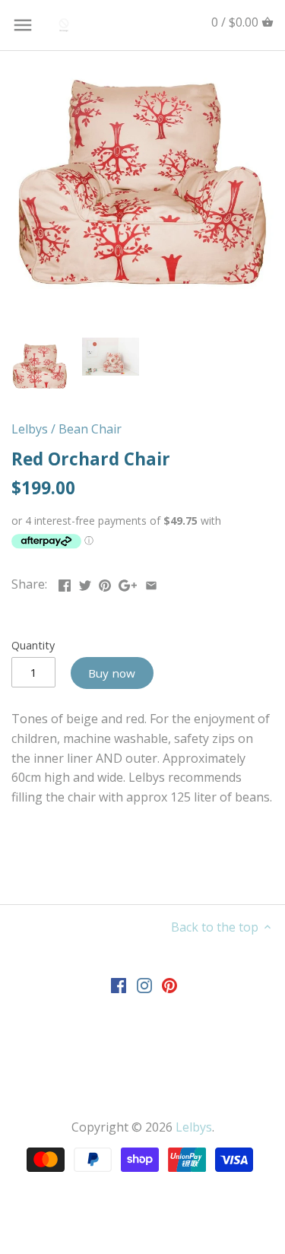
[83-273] (142, 182)
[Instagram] (144, 985)
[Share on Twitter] (85, 582)
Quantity (33, 645)
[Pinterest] (169, 985)
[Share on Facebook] (65, 582)
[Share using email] (151, 582)
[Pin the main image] (105, 582)
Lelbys (29, 429)
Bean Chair (90, 429)
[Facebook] (118, 985)
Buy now (111, 673)
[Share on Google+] (128, 582)
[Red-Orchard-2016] (110, 357)
